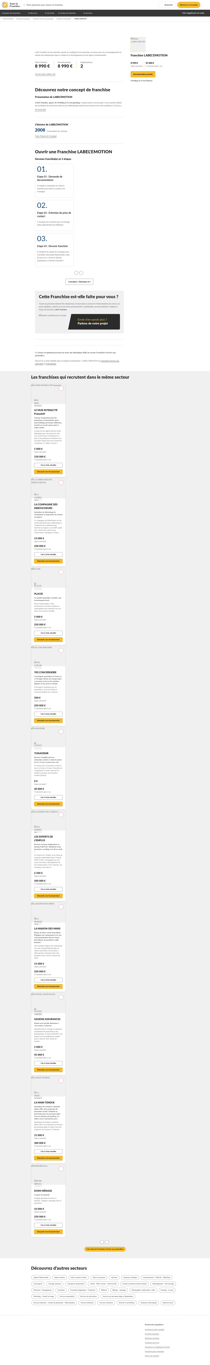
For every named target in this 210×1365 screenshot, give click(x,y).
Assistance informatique (148, 1303)
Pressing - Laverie (167, 1290)
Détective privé (168, 1303)
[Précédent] (76, 273)
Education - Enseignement (43, 1290)
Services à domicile (106, 1303)
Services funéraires (87, 1303)
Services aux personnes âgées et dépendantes (118, 1296)
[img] (23, 13)
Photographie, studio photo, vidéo (143, 1290)
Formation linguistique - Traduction (82, 1290)
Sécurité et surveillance (127, 1303)
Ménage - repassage (119, 1290)
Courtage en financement (75, 1284)
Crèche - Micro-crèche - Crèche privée (103, 1284)
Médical (104, 1290)
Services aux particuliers (88, 1296)
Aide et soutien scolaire (79, 1277)
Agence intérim (59, 1277)
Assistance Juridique (130, 1277)
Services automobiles (67, 1296)
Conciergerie (38, 1284)
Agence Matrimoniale (41, 1277)
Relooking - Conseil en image (44, 1296)
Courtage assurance (54, 1284)
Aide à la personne (98, 1277)
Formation (61, 1290)
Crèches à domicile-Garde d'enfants (134, 1284)
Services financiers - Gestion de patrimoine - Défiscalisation (54, 1303)
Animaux (114, 1277)
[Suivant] (81, 273)
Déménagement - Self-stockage (163, 1284)
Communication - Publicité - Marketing (156, 1277)
